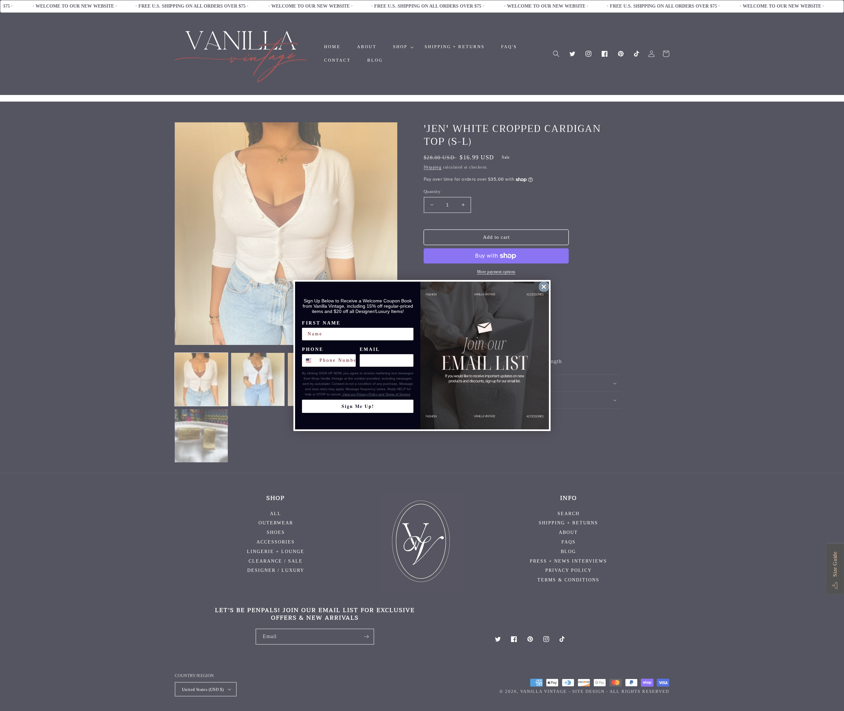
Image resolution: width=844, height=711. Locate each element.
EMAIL (370, 349)
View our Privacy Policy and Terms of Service (376, 394)
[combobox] (309, 360)
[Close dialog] (544, 287)
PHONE (312, 349)
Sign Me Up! (358, 406)
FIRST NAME (321, 323)
